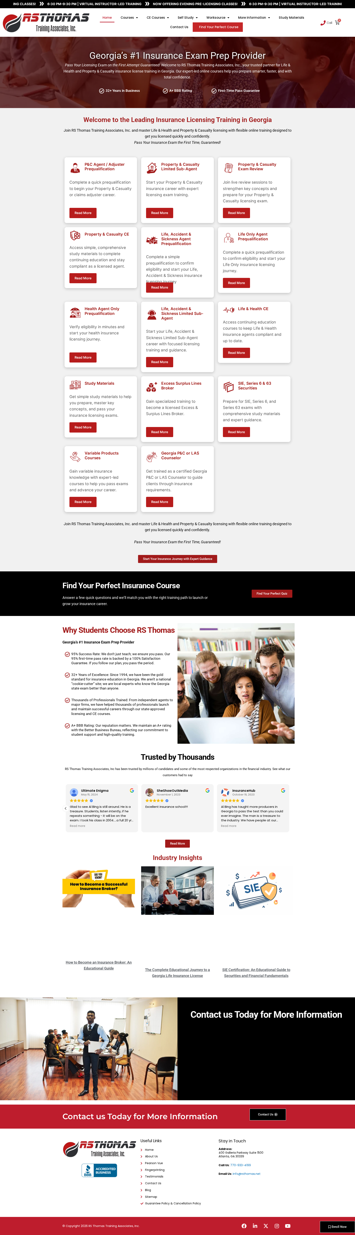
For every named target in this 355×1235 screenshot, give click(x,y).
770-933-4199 (240, 1165)
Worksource (215, 17)
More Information (252, 17)
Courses (127, 17)
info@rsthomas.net (246, 1174)
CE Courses (156, 17)
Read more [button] (77, 826)
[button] (289, 808)
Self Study (186, 17)
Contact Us (179, 27)
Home (107, 17)
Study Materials (291, 17)
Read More (83, 213)
